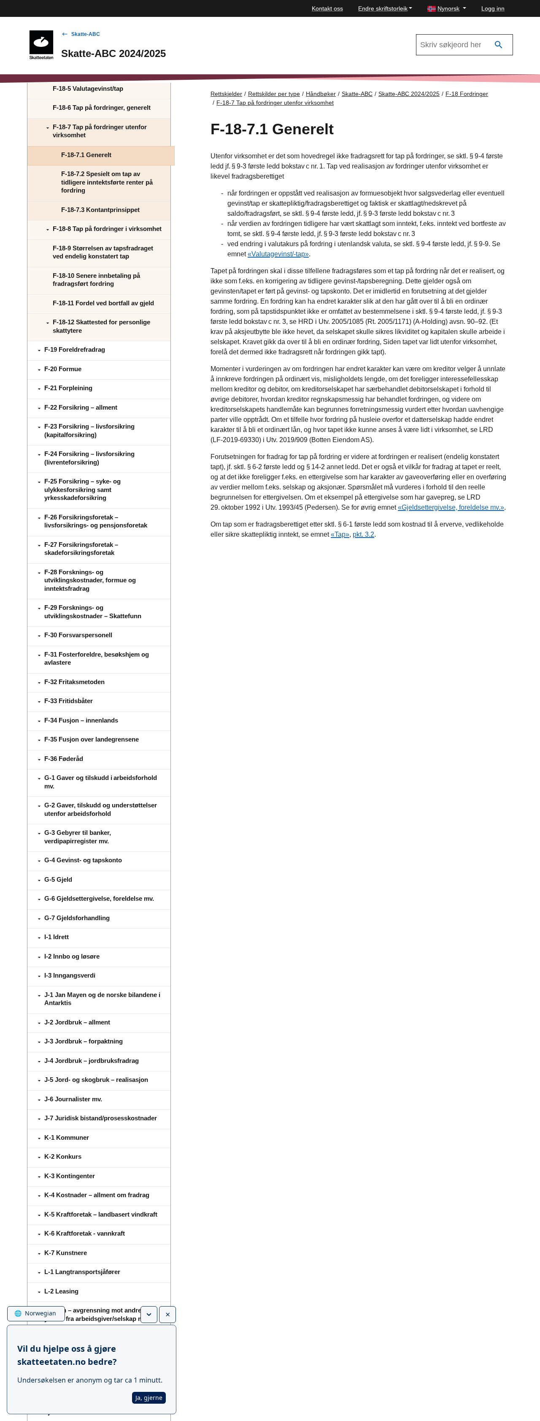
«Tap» (340, 534)
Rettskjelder (226, 93)
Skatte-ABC (85, 34)
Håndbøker (321, 93)
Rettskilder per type (274, 93)
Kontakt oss (327, 8)
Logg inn (493, 8)
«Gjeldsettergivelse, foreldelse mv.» (451, 507)
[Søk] (498, 45)
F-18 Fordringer (467, 93)
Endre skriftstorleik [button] (383, 8)
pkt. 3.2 (363, 534)
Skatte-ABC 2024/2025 (409, 93)
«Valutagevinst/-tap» (278, 254)
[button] (446, 8)
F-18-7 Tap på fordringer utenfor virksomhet (275, 102)
